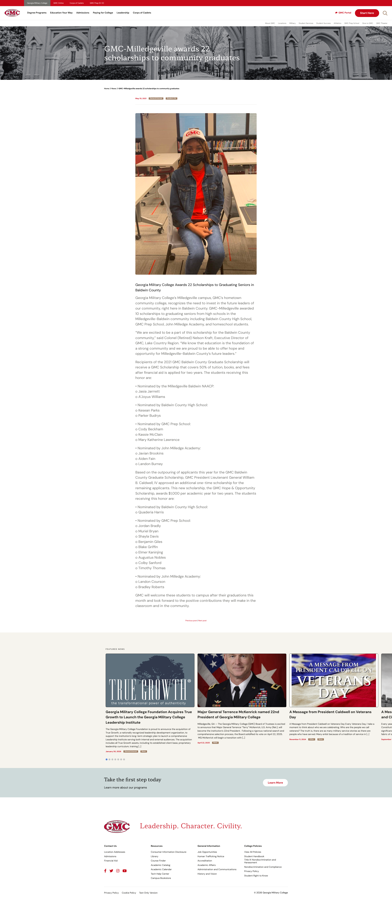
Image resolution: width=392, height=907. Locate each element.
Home (106, 88)
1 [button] (106, 759)
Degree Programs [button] (37, 12)
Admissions (82, 12)
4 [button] (115, 759)
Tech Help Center (160, 873)
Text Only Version (148, 892)
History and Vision (207, 873)
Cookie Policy (129, 892)
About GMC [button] (270, 23)
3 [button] (112, 759)
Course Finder (158, 860)
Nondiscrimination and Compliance (263, 867)
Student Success (323, 23)
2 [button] (109, 759)
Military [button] (292, 23)
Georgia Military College (37, 3)
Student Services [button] (306, 23)
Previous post (191, 620)
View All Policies (252, 852)
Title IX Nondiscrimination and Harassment (260, 861)
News (113, 88)
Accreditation (205, 860)
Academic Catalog (160, 865)
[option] (150, 703)
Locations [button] (282, 23)
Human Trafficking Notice (211, 856)
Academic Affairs (207, 865)
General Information (209, 846)
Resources (157, 846)
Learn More (275, 783)
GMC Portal (345, 12)
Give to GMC (367, 23)
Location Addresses (114, 852)
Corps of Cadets (77, 3)
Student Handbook (254, 856)
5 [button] (118, 759)
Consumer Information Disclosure (168, 852)
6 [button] (121, 759)
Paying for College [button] (103, 12)
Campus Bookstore (161, 878)
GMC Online (58, 3)
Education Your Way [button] (61, 12)
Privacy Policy (251, 871)
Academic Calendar (161, 869)
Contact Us (110, 846)
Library (154, 856)
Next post (202, 620)
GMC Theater (381, 23)
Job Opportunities (207, 852)
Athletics (337, 23)
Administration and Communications (217, 869)
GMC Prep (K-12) (97, 3)
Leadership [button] (123, 12)
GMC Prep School (351, 23)
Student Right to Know (256, 875)
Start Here (367, 13)
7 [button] (124, 759)
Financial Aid (111, 860)
